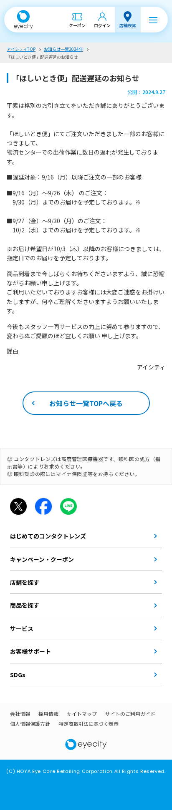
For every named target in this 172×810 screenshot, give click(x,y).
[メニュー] (153, 19)
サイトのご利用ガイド (130, 713)
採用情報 (48, 713)
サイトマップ (82, 713)
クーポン (77, 25)
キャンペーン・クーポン (42, 559)
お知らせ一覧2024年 (63, 49)
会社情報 (20, 713)
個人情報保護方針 (30, 723)
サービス (21, 628)
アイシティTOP (21, 49)
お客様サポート (30, 651)
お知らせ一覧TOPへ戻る (86, 403)
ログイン (102, 25)
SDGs (17, 674)
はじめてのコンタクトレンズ (48, 536)
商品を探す (24, 605)
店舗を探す (24, 582)
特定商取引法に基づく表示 (88, 723)
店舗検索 (127, 25)
